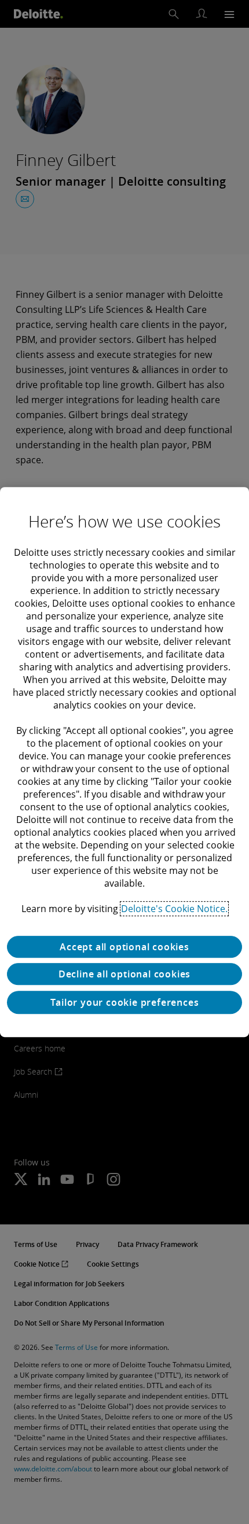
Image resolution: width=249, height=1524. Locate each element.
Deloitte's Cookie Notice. (174, 908)
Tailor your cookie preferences (124, 1002)
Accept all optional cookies (124, 946)
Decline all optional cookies (124, 974)
